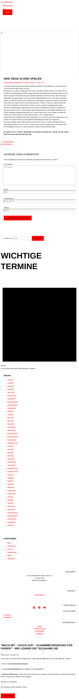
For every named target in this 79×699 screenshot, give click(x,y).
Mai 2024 (10, 452)
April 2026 (10, 389)
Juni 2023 (10, 478)
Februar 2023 (11, 490)
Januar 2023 (11, 493)
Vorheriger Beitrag (7, 141)
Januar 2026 (11, 398)
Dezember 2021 (12, 512)
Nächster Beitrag (7, 144)
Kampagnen (39, 633)
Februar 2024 (11, 462)
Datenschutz (8, 617)
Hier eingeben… (9, 164)
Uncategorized (12, 552)
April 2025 (10, 421)
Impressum (7, 615)
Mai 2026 (10, 386)
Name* (6, 189)
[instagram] (39, 608)
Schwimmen (11, 546)
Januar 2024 (11, 465)
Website (6, 207)
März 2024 (10, 459)
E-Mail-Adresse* (9, 198)
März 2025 (10, 424)
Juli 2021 (10, 525)
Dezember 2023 (12, 468)
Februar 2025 (11, 427)
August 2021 (11, 522)
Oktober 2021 (11, 519)
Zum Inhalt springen (7, 2)
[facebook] (34, 608)
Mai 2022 (10, 500)
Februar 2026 (11, 395)
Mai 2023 (10, 481)
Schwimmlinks (39, 631)
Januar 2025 (11, 430)
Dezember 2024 (12, 433)
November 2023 (12, 471)
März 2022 (10, 506)
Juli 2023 (10, 474)
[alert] (39, 324)
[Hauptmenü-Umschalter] (7, 12)
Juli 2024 (10, 446)
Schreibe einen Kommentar (12, 82)
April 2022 (10, 503)
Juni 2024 (10, 449)
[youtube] (45, 608)
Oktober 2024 (11, 440)
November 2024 (12, 436)
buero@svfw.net (39, 595)
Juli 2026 (10, 379)
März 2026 (10, 392)
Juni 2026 (10, 383)
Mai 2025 (10, 417)
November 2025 (12, 405)
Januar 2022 (11, 509)
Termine (9, 549)
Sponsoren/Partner (39, 628)
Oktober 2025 (11, 408)
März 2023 (10, 487)
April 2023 (10, 484)
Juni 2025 (10, 414)
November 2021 (12, 515)
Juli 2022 (10, 497)
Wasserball (10, 558)
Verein (9, 555)
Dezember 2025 (12, 402)
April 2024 (10, 455)
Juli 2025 (10, 411)
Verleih (39, 626)
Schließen (8, 695)
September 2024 (12, 443)
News (9, 543)
